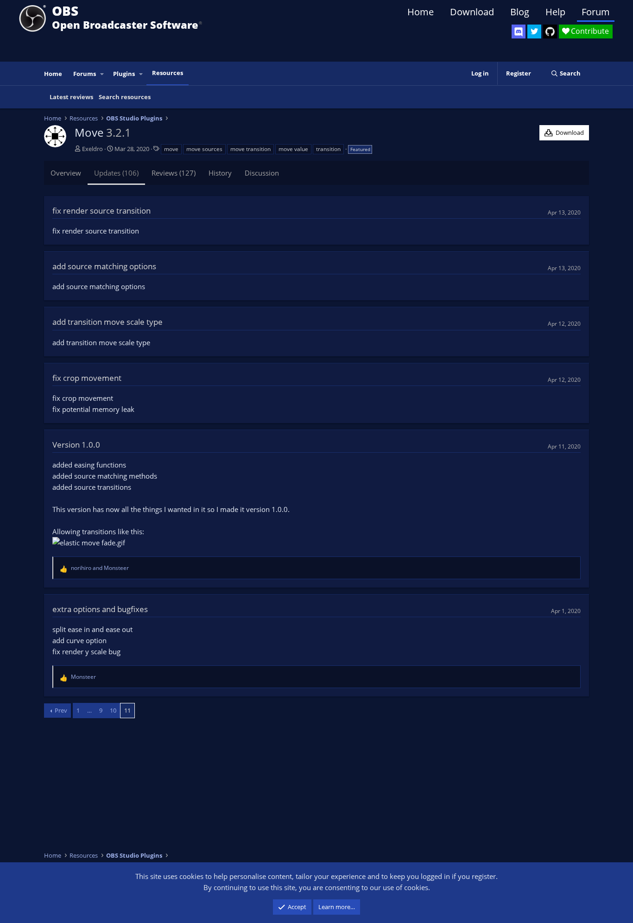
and (100, 568)
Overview (66, 172)
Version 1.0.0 (76, 444)
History (220, 172)
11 (127, 710)
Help (555, 12)
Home (420, 12)
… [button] (89, 710)
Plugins (124, 74)
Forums (84, 74)
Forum (596, 12)
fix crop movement (86, 378)
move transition (250, 149)
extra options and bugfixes (100, 609)
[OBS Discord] (518, 31)
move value (293, 149)
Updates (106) (116, 172)
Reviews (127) (174, 172)
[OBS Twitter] (534, 31)
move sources (204, 149)
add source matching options (104, 266)
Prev (61, 710)
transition (328, 149)
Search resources (125, 97)
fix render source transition (101, 210)
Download (472, 12)
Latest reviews (71, 97)
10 (113, 710)
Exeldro (92, 149)
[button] (102, 74)
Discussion (262, 172)
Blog (519, 12)
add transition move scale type (107, 321)
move (171, 149)
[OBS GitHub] (550, 31)
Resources (167, 73)
